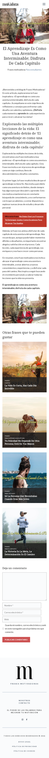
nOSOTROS (24, 700)
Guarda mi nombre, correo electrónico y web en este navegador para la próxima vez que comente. (25, 628)
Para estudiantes (34, 69)
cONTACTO (24, 703)
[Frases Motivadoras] (10, 4)
